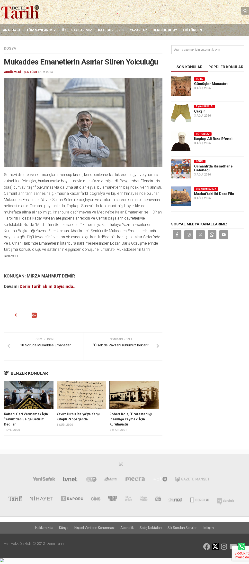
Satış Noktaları (151, 528)
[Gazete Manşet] (192, 480)
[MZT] (160, 480)
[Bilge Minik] (144, 499)
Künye (64, 528)
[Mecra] (135, 480)
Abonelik (127, 528)
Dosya (10, 48)
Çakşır (199, 111)
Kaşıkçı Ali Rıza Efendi (213, 139)
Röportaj (203, 134)
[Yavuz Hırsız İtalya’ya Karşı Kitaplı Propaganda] (81, 395)
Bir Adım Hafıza (206, 189)
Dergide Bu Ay (165, 30)
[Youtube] (233, 546)
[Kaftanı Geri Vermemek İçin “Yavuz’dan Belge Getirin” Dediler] (28, 395)
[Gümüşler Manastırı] (181, 86)
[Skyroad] (175, 499)
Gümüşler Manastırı (211, 84)
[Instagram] (224, 546)
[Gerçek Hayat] (112, 499)
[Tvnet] (71, 480)
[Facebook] (206, 546)
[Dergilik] (199, 499)
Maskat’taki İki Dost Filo (214, 194)
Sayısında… (65, 286)
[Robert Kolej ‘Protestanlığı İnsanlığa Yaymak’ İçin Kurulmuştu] (134, 395)
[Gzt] (91, 480)
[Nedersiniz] (225, 499)
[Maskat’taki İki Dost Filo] (181, 196)
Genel (200, 161)
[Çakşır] (181, 113)
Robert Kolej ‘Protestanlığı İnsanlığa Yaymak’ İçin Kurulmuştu (130, 419)
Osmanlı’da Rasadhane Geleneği (213, 168)
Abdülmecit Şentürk (20, 72)
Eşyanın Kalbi (204, 106)
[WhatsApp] (241, 546)
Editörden (192, 30)
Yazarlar (138, 30)
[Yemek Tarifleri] (110, 480)
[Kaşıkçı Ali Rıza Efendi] (181, 141)
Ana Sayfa (11, 30)
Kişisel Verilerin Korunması (94, 528)
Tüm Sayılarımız (41, 30)
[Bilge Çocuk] (128, 499)
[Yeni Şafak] (44, 480)
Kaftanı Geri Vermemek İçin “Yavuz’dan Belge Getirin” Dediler (26, 419)
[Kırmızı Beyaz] (158, 499)
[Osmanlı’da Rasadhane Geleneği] (181, 168)
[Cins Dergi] (95, 499)
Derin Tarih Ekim (36, 286)
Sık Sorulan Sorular (182, 528)
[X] (215, 547)
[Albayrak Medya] (121, 465)
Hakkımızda (44, 528)
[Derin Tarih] (15, 499)
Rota (199, 79)
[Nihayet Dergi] (41, 499)
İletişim (208, 528)
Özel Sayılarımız (77, 30)
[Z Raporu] (72, 499)
